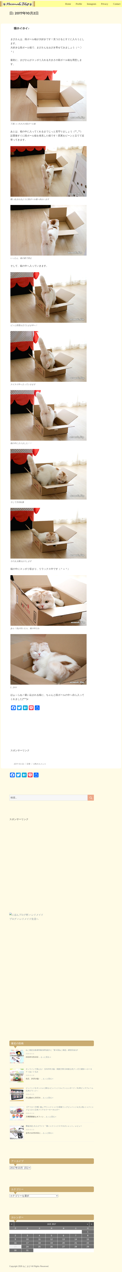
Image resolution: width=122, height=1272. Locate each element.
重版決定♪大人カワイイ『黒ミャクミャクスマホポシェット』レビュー (54, 1126)
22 (88, 1243)
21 (76, 1243)
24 (27, 1246)
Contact (116, 4)
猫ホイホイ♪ (21, 28)
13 (63, 1239)
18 (39, 1243)
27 (63, 1246)
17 (27, 1243)
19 (51, 1243)
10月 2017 (51, 1224)
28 (76, 1246)
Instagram (91, 4)
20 (63, 1243)
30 (15, 1250)
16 (15, 1243)
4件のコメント (39, 764)
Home (68, 4)
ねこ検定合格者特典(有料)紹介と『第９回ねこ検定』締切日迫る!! (52, 1050)
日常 (28, 764)
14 (76, 1239)
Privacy (104, 4)
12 (51, 1239)
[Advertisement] (53, 732)
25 (39, 1246)
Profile (79, 4)
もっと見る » (46, 1057)
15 (88, 1239)
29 (88, 1246)
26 (51, 1246)
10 (27, 1239)
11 (39, 1239)
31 (27, 1250)
